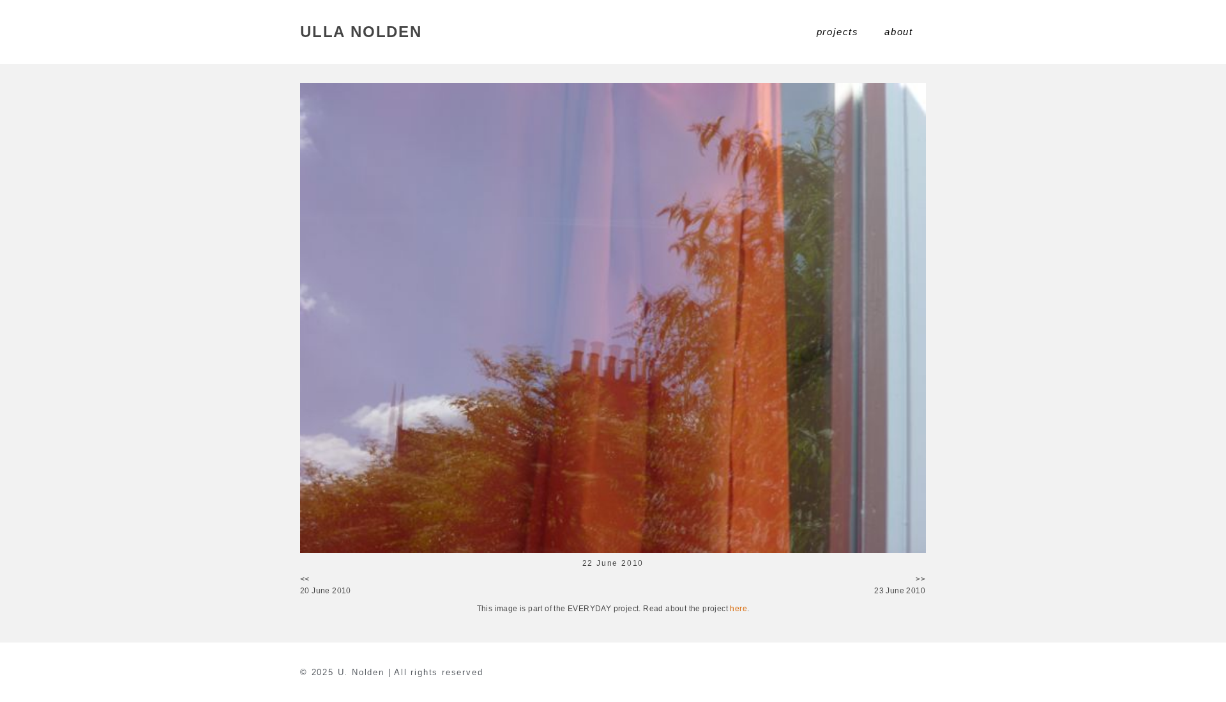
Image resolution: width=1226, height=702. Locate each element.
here (738, 608)
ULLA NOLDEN (361, 31)
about (898, 31)
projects (838, 31)
